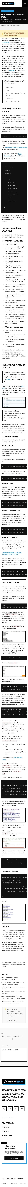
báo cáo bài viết (13, 35)
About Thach (8, 1123)
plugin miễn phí (17, 1036)
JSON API (11, 70)
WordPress (5, 42)
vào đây (8, 379)
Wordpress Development (8, 10)
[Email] (22, 1108)
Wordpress (9, 25)
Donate (5, 1131)
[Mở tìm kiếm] (19, 3)
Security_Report (23, 1183)
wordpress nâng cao (7, 1039)
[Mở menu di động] (25, 3)
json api (9, 1036)
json (3, 1036)
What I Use (7, 1135)
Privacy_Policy (5, 1183)
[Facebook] (10, 1108)
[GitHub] (4, 1108)
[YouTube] (16, 1108)
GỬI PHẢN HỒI (12, 1020)
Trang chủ (3, 25)
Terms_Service (14, 1183)
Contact (6, 1127)
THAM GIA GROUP (14, 1158)
